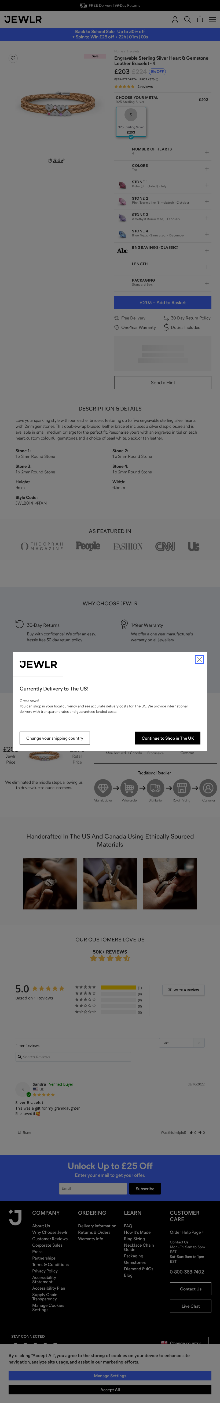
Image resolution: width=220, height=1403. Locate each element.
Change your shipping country (54, 738)
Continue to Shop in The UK (168, 738)
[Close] (199, 659)
